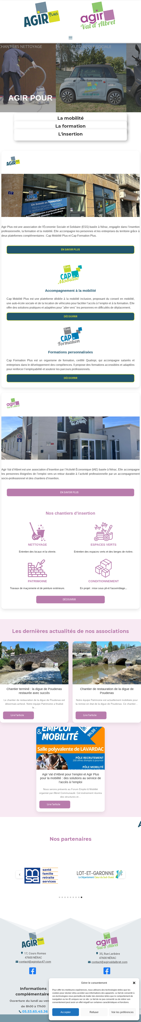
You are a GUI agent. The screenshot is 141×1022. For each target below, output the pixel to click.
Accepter (66, 1012)
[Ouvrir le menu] (70, 37)
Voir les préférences (122, 1012)
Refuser (94, 1012)
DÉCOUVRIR (70, 316)
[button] (134, 983)
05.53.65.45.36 (35, 1012)
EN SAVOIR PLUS (70, 249)
